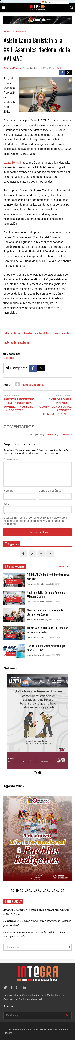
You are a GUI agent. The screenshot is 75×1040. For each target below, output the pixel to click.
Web (6, 503)
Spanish (48, 2)
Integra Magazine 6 (35, 655)
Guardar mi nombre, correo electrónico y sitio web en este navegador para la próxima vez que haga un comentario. (36, 520)
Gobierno (8, 357)
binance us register (15, 909)
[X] (32, 553)
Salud (9, 618)
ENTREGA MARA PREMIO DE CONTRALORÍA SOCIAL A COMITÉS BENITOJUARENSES (55, 406)
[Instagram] (41, 553)
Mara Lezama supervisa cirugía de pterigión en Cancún (45, 612)
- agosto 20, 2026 (52, 637)
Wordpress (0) (37, 434)
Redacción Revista (35, 584)
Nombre (9, 490)
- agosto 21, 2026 (52, 602)
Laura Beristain (12, 162)
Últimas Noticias (14, 566)
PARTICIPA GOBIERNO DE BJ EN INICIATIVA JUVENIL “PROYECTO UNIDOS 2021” (18, 405)
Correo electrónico (51, 490)
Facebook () (53, 434)
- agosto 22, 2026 (52, 584)
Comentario (11, 459)
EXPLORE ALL (64, 566)
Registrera (9, 920)
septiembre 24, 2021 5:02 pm (40, 68)
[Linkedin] (50, 553)
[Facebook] (62, 72)
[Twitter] (68, 72)
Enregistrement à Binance (18, 932)
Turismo (11, 636)
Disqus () (66, 434)
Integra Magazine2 (15, 68)
